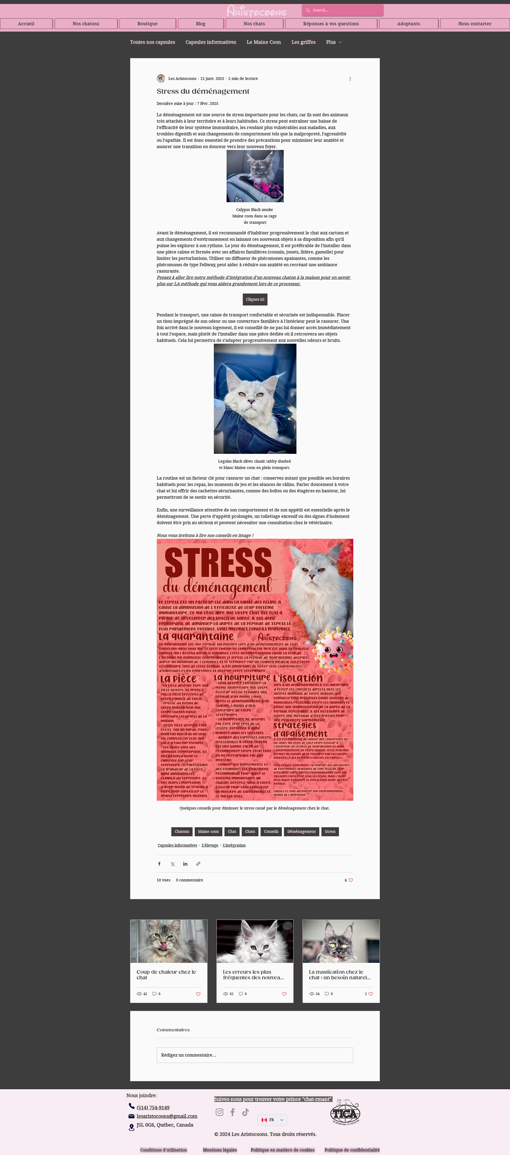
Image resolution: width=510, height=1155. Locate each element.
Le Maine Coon (264, 42)
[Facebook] (232, 1112)
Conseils (271, 831)
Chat (232, 831)
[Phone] (131, 1105)
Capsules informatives (211, 42)
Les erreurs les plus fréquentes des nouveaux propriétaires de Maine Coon (254, 975)
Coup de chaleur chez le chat (166, 975)
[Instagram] (219, 1112)
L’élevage (210, 845)
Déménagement (301, 831)
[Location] (131, 1127)
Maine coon (208, 831)
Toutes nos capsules (152, 42)
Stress (330, 831)
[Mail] (131, 1116)
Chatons (182, 831)
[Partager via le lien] (198, 863)
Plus (331, 42)
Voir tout (372, 909)
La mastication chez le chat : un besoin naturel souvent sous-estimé (338, 975)
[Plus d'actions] (350, 78)
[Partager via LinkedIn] (185, 863)
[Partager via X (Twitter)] (172, 863)
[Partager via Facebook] (159, 863)
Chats (250, 831)
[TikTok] (245, 1112)
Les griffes (304, 42)
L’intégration (234, 845)
